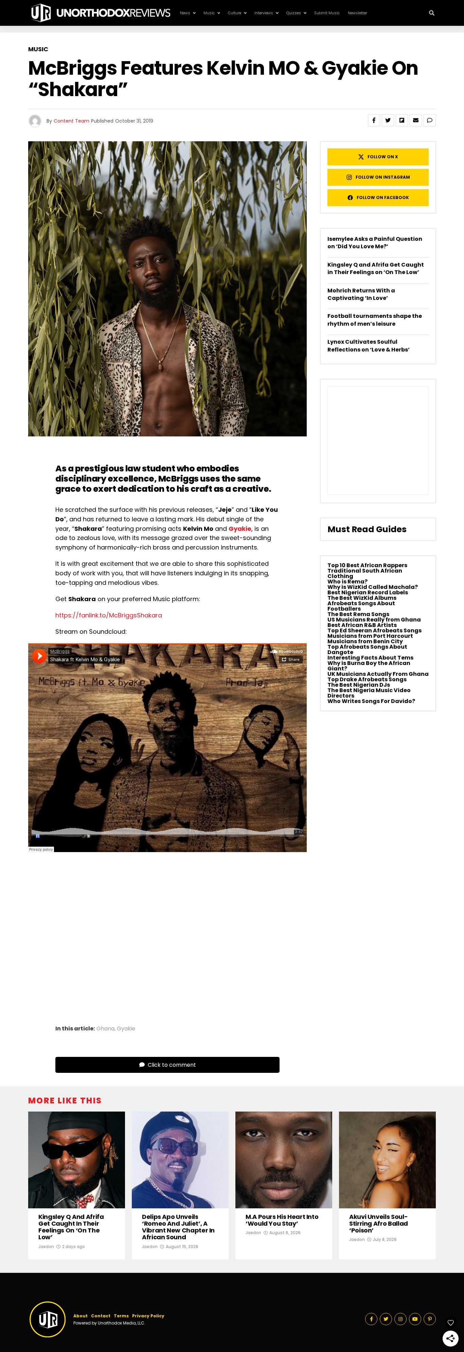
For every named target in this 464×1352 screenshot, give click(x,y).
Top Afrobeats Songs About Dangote (367, 649)
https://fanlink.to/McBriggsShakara (108, 615)
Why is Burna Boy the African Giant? (368, 665)
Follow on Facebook (383, 197)
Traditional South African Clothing (364, 573)
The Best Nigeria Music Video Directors (369, 693)
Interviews (263, 13)
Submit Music (327, 13)
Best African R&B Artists (362, 625)
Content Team (71, 121)
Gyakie (240, 528)
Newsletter (357, 13)
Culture (234, 13)
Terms (121, 1316)
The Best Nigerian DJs (358, 685)
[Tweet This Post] (388, 120)
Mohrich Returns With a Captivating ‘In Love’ (361, 294)
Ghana (105, 1028)
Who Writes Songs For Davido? (371, 701)
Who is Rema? (347, 581)
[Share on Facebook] (374, 120)
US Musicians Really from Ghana (374, 620)
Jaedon (46, 1246)
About (80, 1316)
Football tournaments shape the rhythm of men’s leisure (374, 319)
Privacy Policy (148, 1316)
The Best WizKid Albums (361, 598)
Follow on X (383, 157)
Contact (100, 1316)
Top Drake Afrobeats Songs (367, 679)
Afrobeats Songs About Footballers (361, 606)
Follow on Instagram (383, 177)
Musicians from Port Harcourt (370, 636)
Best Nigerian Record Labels (367, 592)
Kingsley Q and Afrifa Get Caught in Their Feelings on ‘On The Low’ (375, 268)
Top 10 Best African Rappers (367, 565)
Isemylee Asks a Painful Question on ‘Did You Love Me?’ (374, 242)
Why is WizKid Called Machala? (372, 587)
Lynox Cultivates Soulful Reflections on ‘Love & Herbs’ (368, 345)
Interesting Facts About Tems (370, 658)
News (185, 13)
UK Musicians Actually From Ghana (378, 674)
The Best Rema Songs (358, 614)
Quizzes (293, 13)
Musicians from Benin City (365, 641)
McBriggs (178, 479)
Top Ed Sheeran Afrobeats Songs (374, 630)
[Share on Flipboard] (402, 120)
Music (209, 13)
